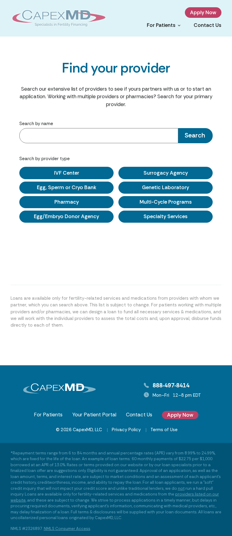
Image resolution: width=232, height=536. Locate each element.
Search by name (36, 124)
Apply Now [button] (203, 12)
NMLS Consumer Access (67, 528)
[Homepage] (59, 18)
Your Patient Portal (94, 414)
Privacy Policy (126, 430)
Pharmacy (66, 202)
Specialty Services (165, 216)
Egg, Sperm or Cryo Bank (66, 187)
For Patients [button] (161, 25)
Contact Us (207, 25)
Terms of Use (164, 430)
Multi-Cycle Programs (166, 202)
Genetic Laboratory (165, 187)
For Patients (48, 414)
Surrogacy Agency (165, 173)
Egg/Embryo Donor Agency (66, 216)
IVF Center (66, 173)
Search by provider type (44, 159)
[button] (195, 135)
